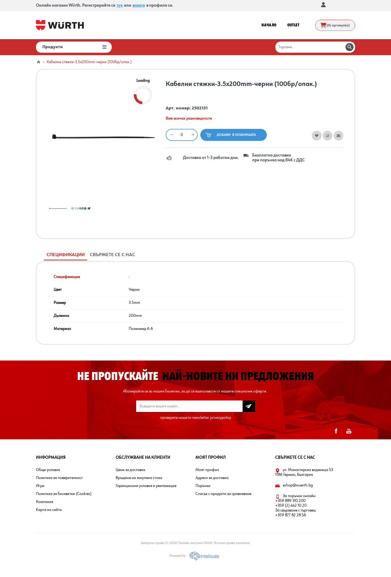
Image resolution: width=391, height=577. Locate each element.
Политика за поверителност (59, 478)
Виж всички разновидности (189, 118)
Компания (44, 502)
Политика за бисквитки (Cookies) (63, 494)
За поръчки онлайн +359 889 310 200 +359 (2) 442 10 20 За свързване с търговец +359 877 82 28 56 (295, 505)
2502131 (200, 108)
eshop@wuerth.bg (298, 485)
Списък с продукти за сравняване (223, 494)
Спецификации (66, 254)
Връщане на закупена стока (139, 478)
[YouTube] (348, 431)
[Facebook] (336, 431)
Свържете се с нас (112, 254)
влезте (138, 5)
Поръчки (203, 486)
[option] (58, 208)
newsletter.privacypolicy (211, 418)
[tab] (65, 254)
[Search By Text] (349, 47)
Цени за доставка (130, 470)
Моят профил (207, 470)
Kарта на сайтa (49, 510)
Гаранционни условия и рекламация (146, 486)
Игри (40, 486)
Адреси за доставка (212, 478)
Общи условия (48, 470)
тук (120, 5)
